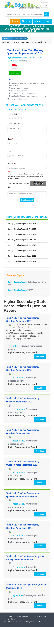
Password (12, 163)
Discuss (27, 21)
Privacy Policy (22, 616)
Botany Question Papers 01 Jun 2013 (22, 245)
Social (16, 21)
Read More (40, 356)
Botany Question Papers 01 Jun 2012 (22, 256)
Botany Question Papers (17, 282)
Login (47, 21)
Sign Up (37, 21)
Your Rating (12, 114)
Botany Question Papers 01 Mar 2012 (22, 261)
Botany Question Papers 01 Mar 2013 (22, 250)
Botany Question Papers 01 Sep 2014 (22, 229)
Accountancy (14, 345)
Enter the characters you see (18, 183)
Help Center (11, 619)
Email (10, 151)
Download (15, 73)
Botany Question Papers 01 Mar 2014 (22, 234)
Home (9, 616)
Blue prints (30, 566)
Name (10, 139)
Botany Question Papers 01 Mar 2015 (22, 223)
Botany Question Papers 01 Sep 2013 (22, 239)
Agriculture (18, 595)
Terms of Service (40, 616)
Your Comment (14, 123)
